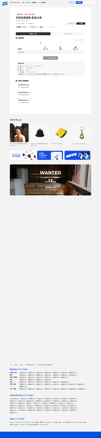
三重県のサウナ (48, 379)
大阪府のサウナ (39, 382)
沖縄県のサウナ (82, 389)
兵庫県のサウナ (48, 382)
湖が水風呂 (35, 424)
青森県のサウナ (31, 372)
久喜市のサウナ (21, 405)
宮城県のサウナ (48, 372)
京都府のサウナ (31, 382)
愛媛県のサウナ (81, 384)
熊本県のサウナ (48, 389)
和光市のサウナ (70, 403)
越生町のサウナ (48, 408)
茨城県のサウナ (23, 375)
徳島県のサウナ (64, 384)
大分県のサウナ (56, 389)
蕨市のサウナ (29, 403)
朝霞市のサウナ (53, 403)
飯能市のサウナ (73, 398)
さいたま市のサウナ (14, 398)
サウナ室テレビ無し (57, 422)
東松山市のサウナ (30, 401)
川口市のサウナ (40, 398)
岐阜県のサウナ (23, 379)
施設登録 (34, 2)
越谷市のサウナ (21, 403)
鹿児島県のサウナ (73, 389)
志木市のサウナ (62, 403)
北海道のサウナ (23, 372)
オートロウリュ (27, 422)
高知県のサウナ (23, 386)
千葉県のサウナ (56, 375)
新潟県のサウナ (23, 377)
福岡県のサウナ (23, 389)
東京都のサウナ (64, 375)
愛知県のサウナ (39, 379)
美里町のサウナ (13, 412)
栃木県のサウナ (31, 375)
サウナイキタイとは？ (15, 2)
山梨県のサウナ (56, 377)
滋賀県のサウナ (23, 382)
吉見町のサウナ (73, 408)
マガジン (28, 2)
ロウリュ (12, 422)
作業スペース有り (14, 424)
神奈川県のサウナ (73, 375)
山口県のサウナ (56, 384)
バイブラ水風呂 (66, 422)
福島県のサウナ (73, 372)
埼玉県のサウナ (48, 375)
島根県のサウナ (31, 384)
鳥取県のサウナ (23, 384)
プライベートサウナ (43, 424)
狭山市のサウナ (48, 401)
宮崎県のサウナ (64, 389)
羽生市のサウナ (57, 401)
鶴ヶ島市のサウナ (73, 405)
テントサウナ (22, 424)
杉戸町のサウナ (65, 410)
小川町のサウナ (65, 408)
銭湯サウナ (42, 422)
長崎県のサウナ (39, 389)
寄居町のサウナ (57, 410)
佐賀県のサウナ (31, 389)
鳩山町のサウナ (13, 410)
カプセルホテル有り (82, 422)
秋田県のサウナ (56, 372)
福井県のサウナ (48, 377)
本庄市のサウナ (21, 401)
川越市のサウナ (23, 398)
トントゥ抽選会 (41, 2)
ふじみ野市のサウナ (31, 408)
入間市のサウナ (45, 403)
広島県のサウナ (48, 384)
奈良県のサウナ (56, 382)
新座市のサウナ (13, 405)
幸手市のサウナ (64, 405)
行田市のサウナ (48, 398)
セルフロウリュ (18, 422)
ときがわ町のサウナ (22, 410)
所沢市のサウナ (65, 398)
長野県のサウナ (64, 377)
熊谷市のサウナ (32, 398)
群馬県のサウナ (39, 375)
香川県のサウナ (73, 384)
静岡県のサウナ (31, 379)
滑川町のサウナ (57, 408)
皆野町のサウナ (40, 410)
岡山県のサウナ (39, 384)
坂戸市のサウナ (56, 405)
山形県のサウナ (64, 372)
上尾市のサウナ (73, 401)
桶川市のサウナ (40, 408)
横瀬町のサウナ (32, 410)
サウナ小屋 (28, 424)
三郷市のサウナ (47, 405)
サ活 (23, 2)
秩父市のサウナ (57, 398)
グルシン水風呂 (35, 422)
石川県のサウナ (39, 377)
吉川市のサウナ (21, 408)
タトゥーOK (73, 422)
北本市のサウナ (30, 405)
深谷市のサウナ (65, 401)
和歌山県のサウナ (65, 382)
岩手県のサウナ (39, 372)
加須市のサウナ (13, 401)
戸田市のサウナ (37, 403)
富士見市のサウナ (39, 405)
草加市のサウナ (13, 403)
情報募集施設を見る (50, 187)
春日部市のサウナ (40, 401)
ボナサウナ (48, 422)
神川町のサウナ (48, 410)
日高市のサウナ (13, 408)
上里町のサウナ (73, 410)
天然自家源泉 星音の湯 (28, 17)
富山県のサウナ (31, 377)
